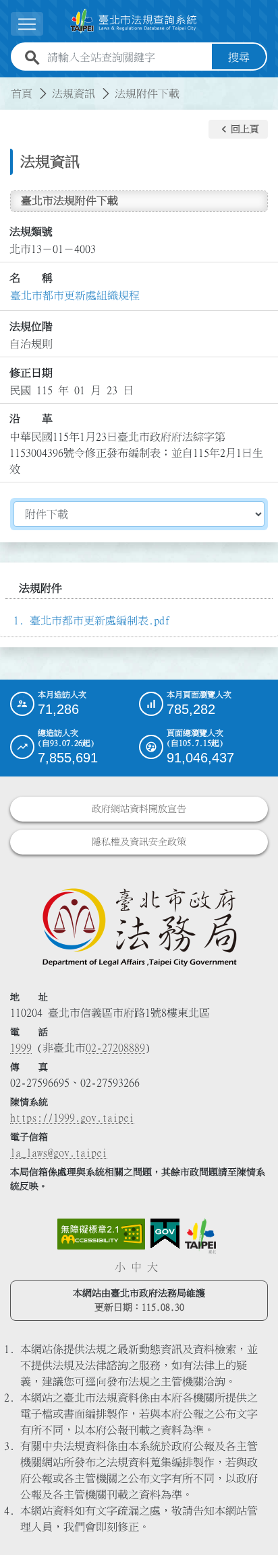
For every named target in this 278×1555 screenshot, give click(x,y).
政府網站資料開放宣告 (139, 808)
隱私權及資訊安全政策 (139, 841)
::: (8, 85)
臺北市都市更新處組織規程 (75, 295)
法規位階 (31, 326)
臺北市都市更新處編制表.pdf (100, 620)
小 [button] (120, 1267)
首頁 (21, 93)
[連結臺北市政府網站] (200, 1236)
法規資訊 (73, 93)
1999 (21, 1047)
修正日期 (31, 372)
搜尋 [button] (239, 57)
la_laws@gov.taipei (58, 1152)
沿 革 (31, 418)
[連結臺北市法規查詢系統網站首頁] (133, 21)
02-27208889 (115, 1047)
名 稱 (31, 278)
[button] (238, 129)
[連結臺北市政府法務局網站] (139, 926)
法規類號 (31, 231)
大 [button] (152, 1267)
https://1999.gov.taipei (72, 1117)
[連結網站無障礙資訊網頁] (101, 1234)
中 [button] (136, 1267)
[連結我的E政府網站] (164, 1234)
